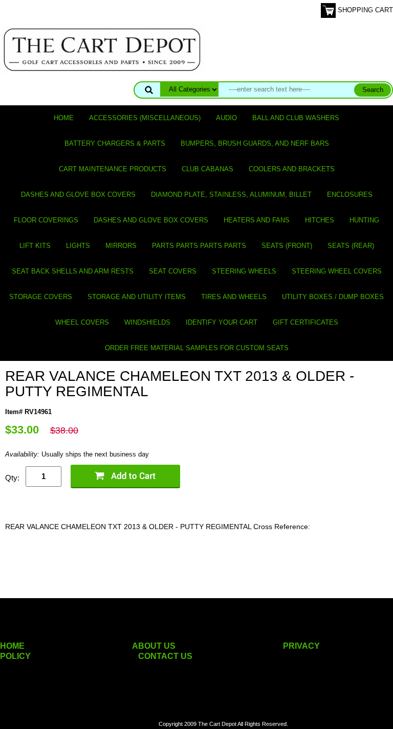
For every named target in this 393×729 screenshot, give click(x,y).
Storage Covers (40, 297)
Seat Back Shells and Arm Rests (73, 271)
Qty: (12, 477)
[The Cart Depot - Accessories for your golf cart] (102, 49)
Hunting (364, 220)
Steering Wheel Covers (337, 271)
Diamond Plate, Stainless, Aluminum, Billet (231, 194)
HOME (12, 646)
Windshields (147, 322)
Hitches (319, 220)
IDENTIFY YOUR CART (221, 322)
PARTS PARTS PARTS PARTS (199, 245)
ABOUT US (154, 646)
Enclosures (350, 194)
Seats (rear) (351, 245)
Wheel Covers (82, 322)
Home (64, 118)
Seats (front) (286, 245)
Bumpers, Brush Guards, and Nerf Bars (255, 143)
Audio (226, 118)
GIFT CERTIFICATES (305, 322)
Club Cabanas (207, 169)
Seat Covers (172, 271)
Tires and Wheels (234, 297)
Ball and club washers (295, 118)
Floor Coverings (46, 220)
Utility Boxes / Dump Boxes (333, 297)
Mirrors (121, 245)
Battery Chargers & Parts (114, 143)
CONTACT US (165, 656)
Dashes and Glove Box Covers (78, 194)
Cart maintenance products (112, 169)
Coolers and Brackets (292, 169)
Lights (78, 245)
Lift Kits (35, 245)
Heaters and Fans (257, 220)
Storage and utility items (137, 297)
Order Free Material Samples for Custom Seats (197, 348)
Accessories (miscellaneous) (145, 118)
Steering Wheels (244, 271)
